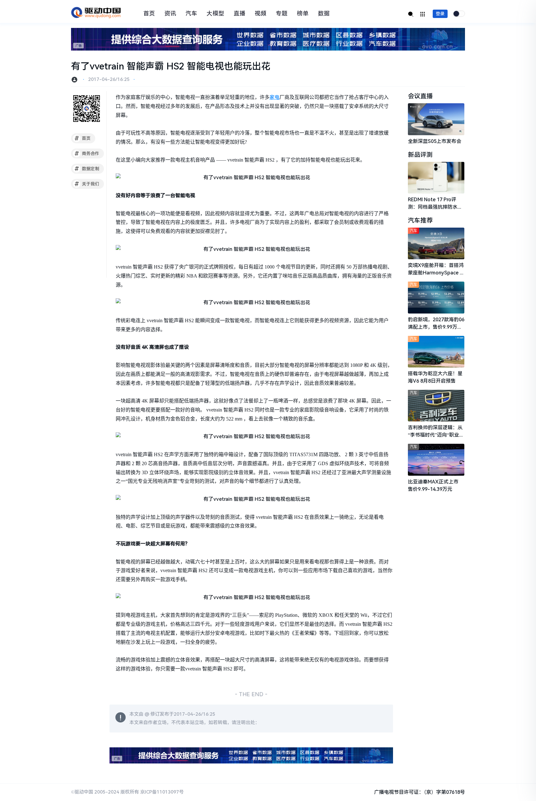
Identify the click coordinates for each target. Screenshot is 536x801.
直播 (239, 13)
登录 (440, 13)
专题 (282, 13)
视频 (260, 13)
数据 (324, 13)
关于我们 (87, 184)
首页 (149, 13)
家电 (274, 97)
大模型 (215, 13)
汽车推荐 (420, 220)
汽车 (191, 13)
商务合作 (87, 153)
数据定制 (87, 168)
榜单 (303, 13)
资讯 (170, 13)
